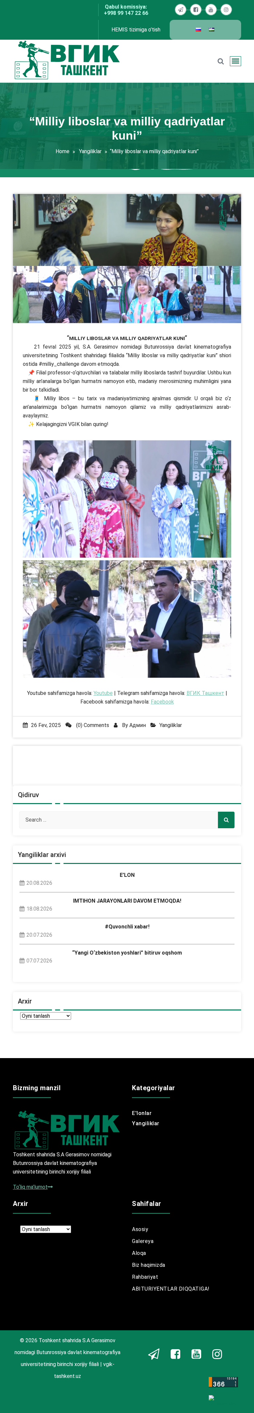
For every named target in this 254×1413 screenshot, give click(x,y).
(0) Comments (92, 725)
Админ (137, 725)
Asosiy (140, 1229)
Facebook (162, 702)
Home (62, 151)
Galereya (142, 1241)
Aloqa (139, 1253)
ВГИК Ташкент (205, 693)
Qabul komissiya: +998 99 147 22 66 (126, 10)
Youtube (103, 693)
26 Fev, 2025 (46, 725)
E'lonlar (141, 1113)
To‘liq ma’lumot (30, 1187)
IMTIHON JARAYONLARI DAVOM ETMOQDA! (127, 901)
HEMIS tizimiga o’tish (135, 29)
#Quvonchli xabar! (127, 926)
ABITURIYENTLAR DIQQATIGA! (171, 1289)
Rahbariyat (145, 1277)
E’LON (127, 875)
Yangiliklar (90, 151)
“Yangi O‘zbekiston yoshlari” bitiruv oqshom (127, 953)
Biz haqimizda (148, 1265)
